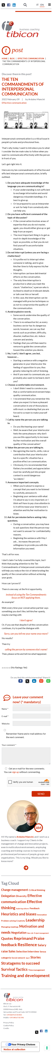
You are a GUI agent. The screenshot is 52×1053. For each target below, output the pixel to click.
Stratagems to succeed (20, 963)
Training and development (25, 975)
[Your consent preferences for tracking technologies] (47, 1048)
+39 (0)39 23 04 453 (14, 1015)
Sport (28, 958)
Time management (36, 970)
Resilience (27, 944)
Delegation (8, 896)
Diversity (21, 896)
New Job (30, 933)
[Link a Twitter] (3, 5)
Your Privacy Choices (23, 1044)
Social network (18, 957)
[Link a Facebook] (8, 5)
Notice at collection (14, 1049)
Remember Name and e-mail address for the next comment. (26, 735)
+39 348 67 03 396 (16, 1017)
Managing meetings (9, 927)
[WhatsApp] (48, 681)
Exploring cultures (22, 908)
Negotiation (18, 932)
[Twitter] (27, 681)
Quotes (7, 938)
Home (4, 58)
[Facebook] (20, 681)
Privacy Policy (8, 1023)
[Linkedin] (34, 681)
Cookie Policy (8, 1025)
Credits (6, 1028)
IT (37, 4)
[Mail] (41, 681)
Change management (14, 889)
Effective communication (31, 58)
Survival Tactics (14, 969)
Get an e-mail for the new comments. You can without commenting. (24, 770)
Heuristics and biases (18, 914)
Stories (35, 957)
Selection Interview (27, 951)
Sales (12, 951)
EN (42, 4)
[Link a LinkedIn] (14, 5)
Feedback (35, 908)
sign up (15, 772)
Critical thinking (37, 890)
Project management (41, 933)
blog (12, 58)
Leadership (35, 920)
